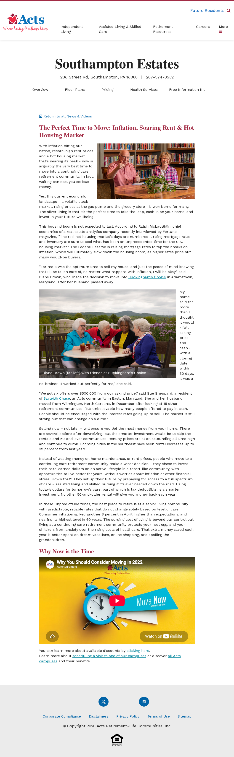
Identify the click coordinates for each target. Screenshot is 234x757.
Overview (39, 89)
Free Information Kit (187, 89)
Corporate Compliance (62, 716)
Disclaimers (98, 716)
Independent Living (72, 29)
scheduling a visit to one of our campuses (109, 656)
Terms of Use (158, 716)
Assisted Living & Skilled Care (120, 29)
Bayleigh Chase (56, 398)
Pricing (107, 89)
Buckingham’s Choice (147, 277)
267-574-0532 (160, 77)
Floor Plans (74, 89)
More (223, 26)
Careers (203, 26)
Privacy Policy (127, 716)
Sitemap (184, 716)
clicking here (138, 650)
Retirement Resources (163, 29)
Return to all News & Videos (67, 116)
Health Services (143, 89)
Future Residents (207, 10)
